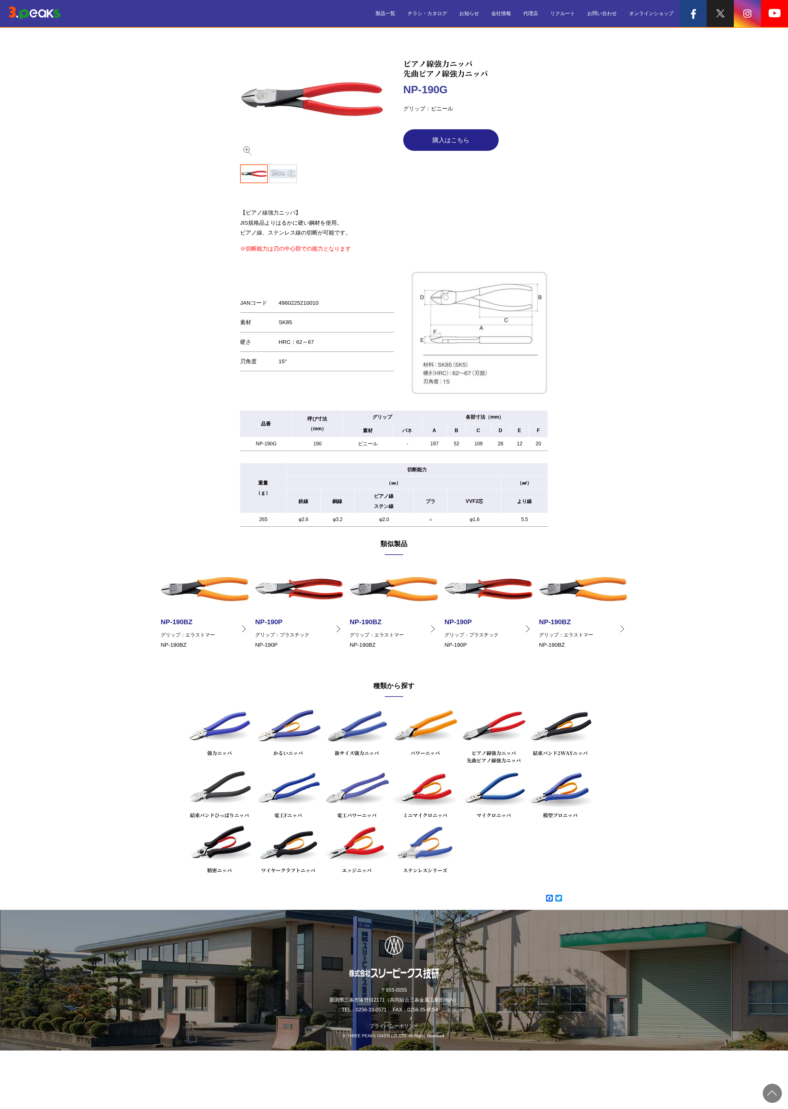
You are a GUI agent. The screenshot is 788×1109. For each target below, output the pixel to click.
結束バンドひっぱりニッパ (219, 815)
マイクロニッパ (493, 815)
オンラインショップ (651, 13)
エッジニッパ (357, 870)
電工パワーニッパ (356, 815)
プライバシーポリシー (394, 1026)
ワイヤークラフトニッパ (288, 870)
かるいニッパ (288, 753)
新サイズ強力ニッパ (357, 753)
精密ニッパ (219, 870)
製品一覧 (385, 13)
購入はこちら (450, 140)
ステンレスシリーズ (425, 870)
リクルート (562, 13)
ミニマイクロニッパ (425, 815)
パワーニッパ (425, 753)
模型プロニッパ (560, 815)
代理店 (530, 13)
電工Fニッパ (288, 815)
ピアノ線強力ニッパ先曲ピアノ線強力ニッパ (494, 756)
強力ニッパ (219, 753)
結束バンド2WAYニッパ (560, 753)
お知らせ (469, 13)
